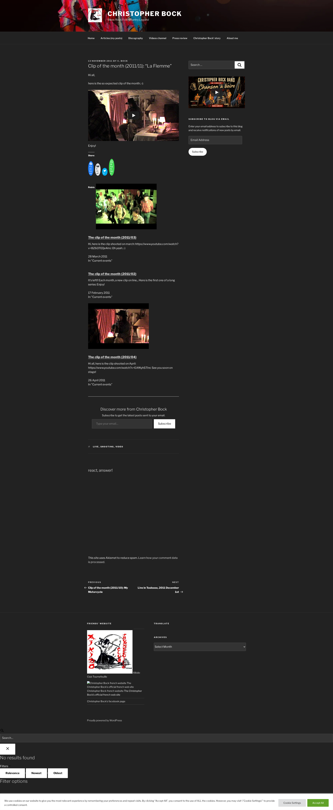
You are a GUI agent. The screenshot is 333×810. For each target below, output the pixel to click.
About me (232, 38)
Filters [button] (9, 766)
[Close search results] (7, 749)
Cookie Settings (292, 802)
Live (96, 446)
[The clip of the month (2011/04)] (118, 348)
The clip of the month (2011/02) (112, 274)
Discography (135, 38)
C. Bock (122, 61)
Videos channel (157, 38)
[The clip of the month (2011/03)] (126, 228)
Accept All (318, 802)
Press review (179, 38)
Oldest (57, 773)
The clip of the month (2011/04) (112, 357)
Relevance (12, 773)
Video (119, 446)
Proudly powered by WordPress (104, 720)
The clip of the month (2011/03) (112, 237)
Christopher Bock (145, 14)
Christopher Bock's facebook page (106, 701)
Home (91, 38)
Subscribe (164, 423)
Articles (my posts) (111, 38)
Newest (36, 773)
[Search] (166, 735)
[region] (166, 802)
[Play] (133, 115)
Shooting (107, 446)
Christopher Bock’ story (207, 38)
